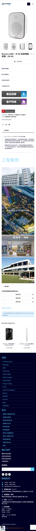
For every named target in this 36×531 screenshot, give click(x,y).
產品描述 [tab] (6, 130)
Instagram (9, 474)
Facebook (3, 124)
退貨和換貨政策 (6, 458)
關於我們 (6, 450)
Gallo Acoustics (7, 377)
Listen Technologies (9, 390)
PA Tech (5, 399)
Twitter (6, 124)
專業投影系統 (7, 442)
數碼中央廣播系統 (8, 433)
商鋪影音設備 (13, 116)
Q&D (4, 402)
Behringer (6, 365)
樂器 (4, 445)
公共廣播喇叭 (17, 114)
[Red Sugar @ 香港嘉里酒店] (18, 210)
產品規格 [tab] (6, 286)
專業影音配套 (7, 417)
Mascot (5, 393)
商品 (4, 410)
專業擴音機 (6, 430)
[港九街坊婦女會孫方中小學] (18, 176)
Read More (9, 347)
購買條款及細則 (6, 453)
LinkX (4, 387)
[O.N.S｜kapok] (18, 246)
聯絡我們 (6, 478)
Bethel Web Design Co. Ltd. (16, 528)
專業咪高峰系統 (7, 420)
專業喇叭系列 (11, 114)
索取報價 (19, 61)
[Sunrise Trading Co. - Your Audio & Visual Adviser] (6, 4)
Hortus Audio (7, 380)
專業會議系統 (7, 439)
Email (9, 124)
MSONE (5, 396)
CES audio (6, 371)
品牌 (4, 357)
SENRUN (6, 405)
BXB (4, 368)
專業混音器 (6, 426)
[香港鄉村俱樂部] (18, 270)
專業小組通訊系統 (8, 436)
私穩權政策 (5, 461)
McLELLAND (8, 119)
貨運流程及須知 (6, 456)
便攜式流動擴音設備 (9, 414)
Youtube (6, 474)
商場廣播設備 (7, 116)
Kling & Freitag (7, 383)
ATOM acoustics (8, 361)
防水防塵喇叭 (23, 114)
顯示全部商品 (7, 308)
